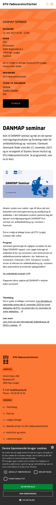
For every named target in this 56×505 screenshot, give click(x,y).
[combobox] (52, 447)
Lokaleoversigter (14, 438)
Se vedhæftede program (14, 273)
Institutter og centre (16, 432)
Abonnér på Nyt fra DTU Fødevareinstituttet (27, 426)
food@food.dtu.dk (18, 390)
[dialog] (28, 474)
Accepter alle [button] (28, 486)
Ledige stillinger (14, 420)
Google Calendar (10, 90)
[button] (51, 4)
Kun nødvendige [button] (28, 493)
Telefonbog (11, 407)
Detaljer (33, 467)
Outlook (6, 87)
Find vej (10, 413)
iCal (4, 94)
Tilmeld (16, 103)
